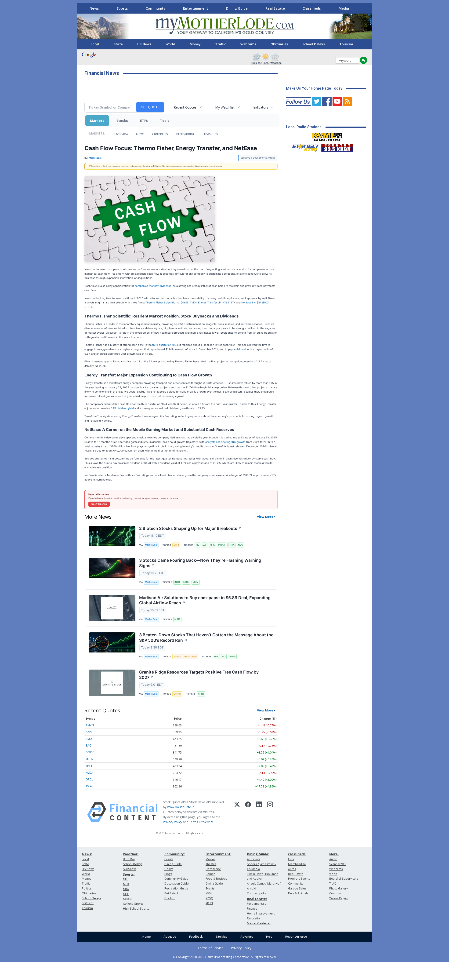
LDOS (186, 582)
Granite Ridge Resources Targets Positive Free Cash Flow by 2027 (199, 675)
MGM (196, 582)
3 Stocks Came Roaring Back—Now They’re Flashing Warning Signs (200, 563)
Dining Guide (237, 8)
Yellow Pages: (338, 898)
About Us (169, 936)
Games (210, 874)
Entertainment (195, 8)
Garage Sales (297, 888)
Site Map (222, 936)
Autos (292, 869)
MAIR (177, 619)
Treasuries (210, 133)
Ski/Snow (129, 869)
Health (168, 869)
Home (146, 936)
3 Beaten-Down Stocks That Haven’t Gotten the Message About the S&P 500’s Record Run (206, 637)
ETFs (144, 120)
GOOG (90, 752)
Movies (210, 859)
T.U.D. (333, 883)
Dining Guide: (258, 854)
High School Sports (136, 909)
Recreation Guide (176, 888)
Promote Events (299, 879)
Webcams (248, 44)
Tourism (346, 44)
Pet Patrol (171, 893)
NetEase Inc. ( (249, 302)
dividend (240, 349)
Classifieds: (297, 854)
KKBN (209, 903)
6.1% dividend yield (122, 408)
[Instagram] (270, 812)
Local (95, 44)
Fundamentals (256, 904)
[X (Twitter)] (237, 812)
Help (269, 936)
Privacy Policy (172, 822)
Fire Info (169, 898)
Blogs (168, 874)
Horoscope (213, 869)
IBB (197, 544)
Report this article (99, 504)
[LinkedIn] (259, 812)
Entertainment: (218, 854)
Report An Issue (296, 936)
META (89, 759)
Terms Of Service (201, 822)
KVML (209, 893)
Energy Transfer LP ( (210, 302)
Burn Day (129, 859)
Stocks (122, 120)
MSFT (89, 766)
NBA (126, 889)
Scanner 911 (337, 864)
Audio (333, 859)
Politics (86, 888)
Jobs (291, 859)
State (118, 44)
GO (223, 656)
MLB (126, 884)
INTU (177, 582)
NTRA (231, 544)
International (185, 133)
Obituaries (279, 44)
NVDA (89, 773)
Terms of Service (210, 948)
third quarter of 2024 (165, 344)
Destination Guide (176, 883)
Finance (252, 909)
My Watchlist (225, 107)
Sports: (129, 874)
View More (265, 516)
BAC (88, 745)
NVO (240, 544)
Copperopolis (256, 893)
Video (333, 874)
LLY (204, 544)
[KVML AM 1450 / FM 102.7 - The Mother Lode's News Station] (327, 135)
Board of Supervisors (343, 879)
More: (334, 854)
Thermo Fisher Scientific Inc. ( (163, 302)
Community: (174, 854)
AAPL (89, 732)
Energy (177, 693)
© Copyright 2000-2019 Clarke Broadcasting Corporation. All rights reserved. (224, 957)
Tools (164, 120)
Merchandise (297, 864)
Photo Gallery (338, 888)
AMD (89, 739)
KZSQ (209, 898)
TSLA (89, 786)
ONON (232, 656)
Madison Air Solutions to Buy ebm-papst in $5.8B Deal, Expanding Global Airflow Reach (205, 600)
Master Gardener (259, 923)
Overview (121, 133)
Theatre (211, 864)
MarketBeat (151, 544)
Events (168, 859)
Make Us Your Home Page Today (314, 88)
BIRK (216, 656)
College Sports (133, 904)
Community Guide (176, 879)
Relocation (254, 918)
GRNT (201, 693)
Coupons (335, 893)
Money (195, 44)
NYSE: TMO (189, 302)
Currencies (160, 133)
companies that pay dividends (153, 286)
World (170, 44)
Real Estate (275, 8)
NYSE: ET (228, 302)
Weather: (130, 854)
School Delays (313, 44)
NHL (126, 894)
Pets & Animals (298, 893)
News (94, 8)
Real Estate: (257, 898)
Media (344, 8)
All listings (253, 859)
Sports (122, 8)
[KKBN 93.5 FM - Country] (337, 146)
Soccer (128, 899)
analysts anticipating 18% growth (225, 442)
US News (144, 44)
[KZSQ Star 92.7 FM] (303, 146)
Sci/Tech (88, 903)
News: (87, 854)
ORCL (89, 779)
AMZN (90, 725)
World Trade (190, 656)
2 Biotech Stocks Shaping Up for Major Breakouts (190, 528)
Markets (97, 120)
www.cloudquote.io (180, 807)
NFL (125, 879)
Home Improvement (261, 913)
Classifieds (312, 8)
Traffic (220, 44)
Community (155, 8)
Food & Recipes (216, 879)
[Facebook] (248, 812)
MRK (212, 544)
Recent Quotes (185, 107)
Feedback (196, 936)
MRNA (221, 544)
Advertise (246, 936)
